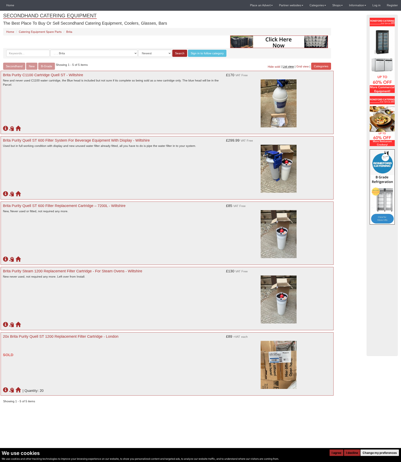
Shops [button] (336, 5)
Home (10, 5)
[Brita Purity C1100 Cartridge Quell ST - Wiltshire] (278, 101)
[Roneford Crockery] (382, 121)
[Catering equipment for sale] (279, 41)
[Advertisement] (382, 290)
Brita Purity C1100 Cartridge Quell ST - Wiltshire (43, 75)
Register (392, 5)
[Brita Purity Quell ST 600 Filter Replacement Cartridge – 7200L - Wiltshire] (278, 232)
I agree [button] (336, 452)
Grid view (302, 66)
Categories (321, 66)
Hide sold (274, 66)
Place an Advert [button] (260, 5)
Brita (69, 31)
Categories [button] (317, 5)
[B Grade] (382, 187)
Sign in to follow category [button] (207, 53)
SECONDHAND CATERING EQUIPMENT (50, 15)
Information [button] (356, 5)
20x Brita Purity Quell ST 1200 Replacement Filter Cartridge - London (60, 336)
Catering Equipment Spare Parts (40, 31)
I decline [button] (352, 452)
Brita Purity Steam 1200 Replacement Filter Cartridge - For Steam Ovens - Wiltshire (72, 271)
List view (288, 66)
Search (179, 53)
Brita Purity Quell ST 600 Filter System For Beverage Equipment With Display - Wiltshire (76, 140)
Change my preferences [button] (380, 452)
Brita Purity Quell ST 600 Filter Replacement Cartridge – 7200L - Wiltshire (64, 206)
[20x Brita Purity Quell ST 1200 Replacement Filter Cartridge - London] (278, 363)
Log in (376, 5)
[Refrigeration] (382, 55)
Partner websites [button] (290, 5)
